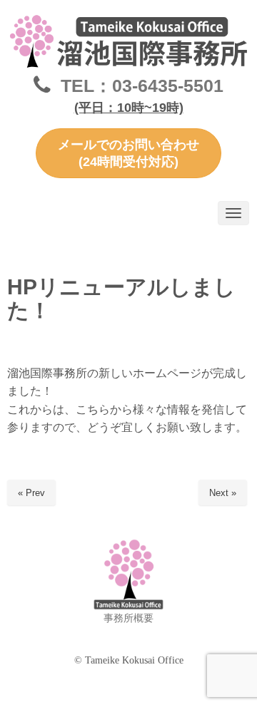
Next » (222, 492)
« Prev (31, 492)
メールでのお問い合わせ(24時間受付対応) (128, 153)
